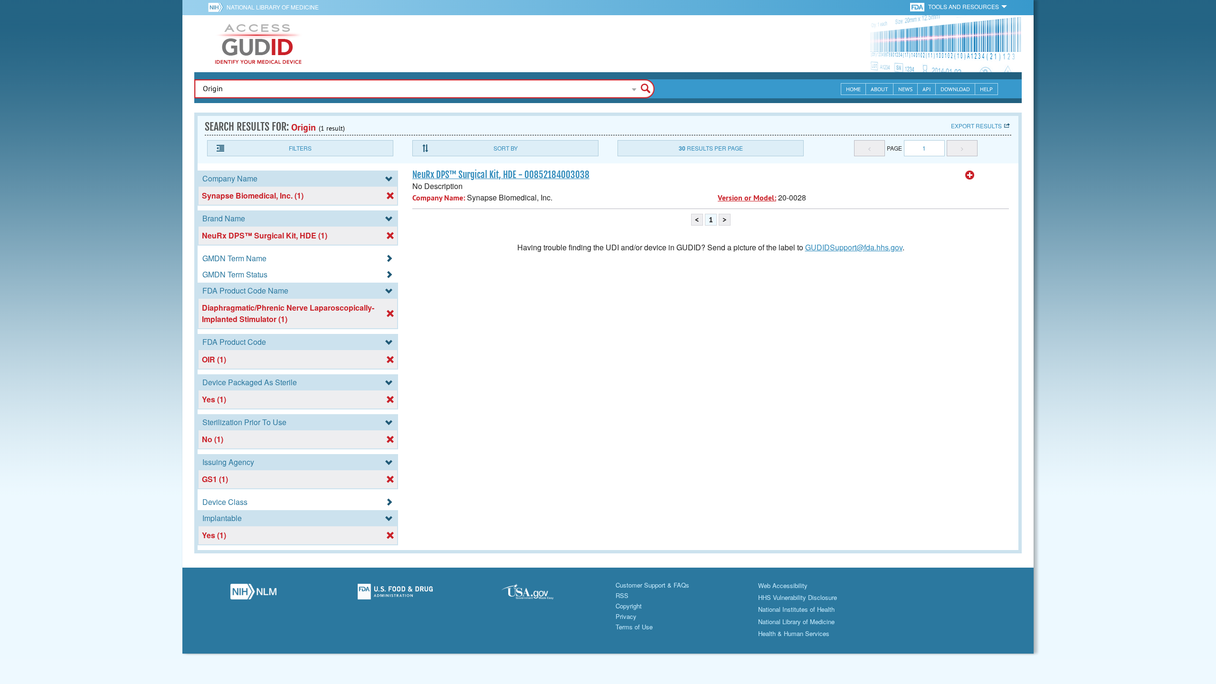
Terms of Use (634, 626)
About (879, 89)
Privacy (626, 616)
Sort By (506, 148)
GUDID (258, 43)
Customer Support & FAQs (652, 584)
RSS (622, 595)
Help (986, 89)
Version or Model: (747, 198)
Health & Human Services (793, 633)
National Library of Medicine (273, 7)
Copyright (629, 605)
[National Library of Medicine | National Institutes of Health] (253, 594)
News (905, 89)
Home (853, 89)
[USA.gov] (537, 594)
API (926, 89)
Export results (976, 126)
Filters (300, 148)
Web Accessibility (783, 585)
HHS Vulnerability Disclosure (797, 597)
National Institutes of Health (796, 609)
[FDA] (918, 6)
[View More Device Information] (970, 175)
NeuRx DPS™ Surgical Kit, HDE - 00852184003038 (500, 174)
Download (955, 89)
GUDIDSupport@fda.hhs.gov (853, 247)
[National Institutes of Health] (217, 7)
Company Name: (438, 198)
